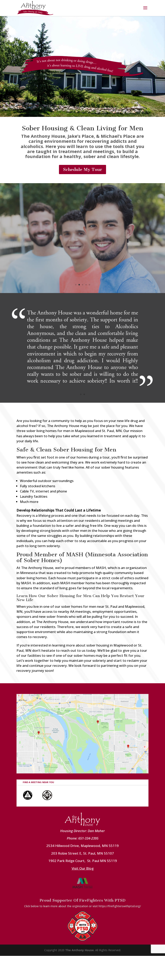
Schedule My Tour (82, 169)
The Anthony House (79, 950)
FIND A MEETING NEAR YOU (38, 782)
